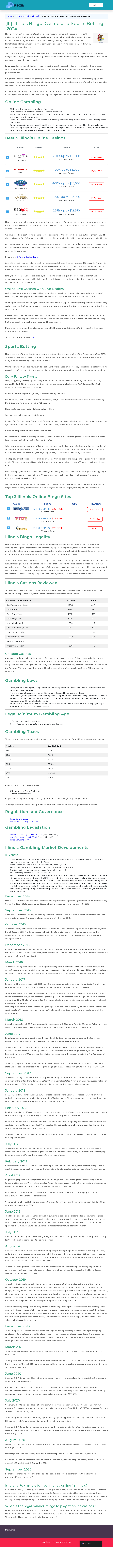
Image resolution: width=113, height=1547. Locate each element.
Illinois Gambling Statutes (21, 840)
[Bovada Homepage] (20, 169)
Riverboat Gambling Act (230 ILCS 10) (26, 835)
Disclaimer (10, 1530)
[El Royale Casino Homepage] (20, 156)
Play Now (96, 157)
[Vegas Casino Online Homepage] (20, 183)
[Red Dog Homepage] (20, 210)
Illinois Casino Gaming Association (24, 822)
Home (9, 16)
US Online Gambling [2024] (27, 16)
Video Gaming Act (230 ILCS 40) (24, 837)
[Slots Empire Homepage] (20, 196)
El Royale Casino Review (28, 257)
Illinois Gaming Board (19, 819)
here (33, 337)
